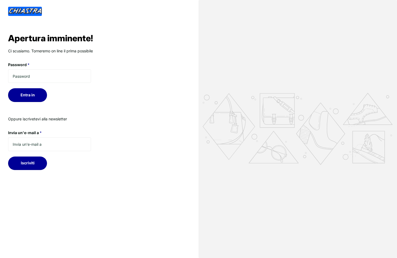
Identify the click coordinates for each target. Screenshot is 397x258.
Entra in (28, 95)
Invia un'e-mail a (25, 132)
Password (18, 64)
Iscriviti (28, 163)
